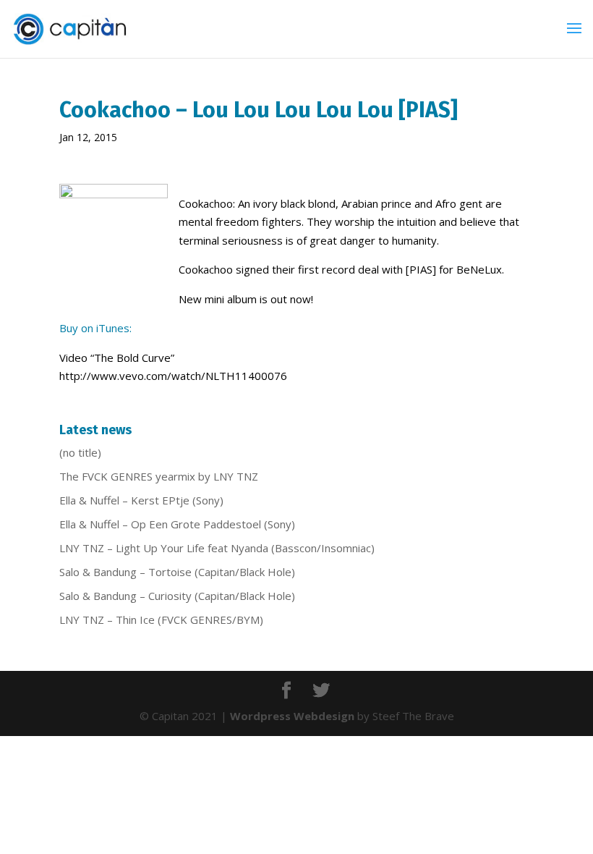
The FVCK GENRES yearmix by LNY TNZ (158, 476)
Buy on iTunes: (95, 328)
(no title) (80, 452)
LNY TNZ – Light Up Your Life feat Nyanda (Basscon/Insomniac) (217, 548)
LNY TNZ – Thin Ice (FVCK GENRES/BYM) (161, 619)
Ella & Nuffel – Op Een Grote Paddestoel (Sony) (177, 524)
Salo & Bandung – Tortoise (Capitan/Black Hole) (177, 572)
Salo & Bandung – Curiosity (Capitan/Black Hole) (177, 595)
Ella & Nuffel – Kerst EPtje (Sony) (141, 500)
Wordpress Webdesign (292, 716)
